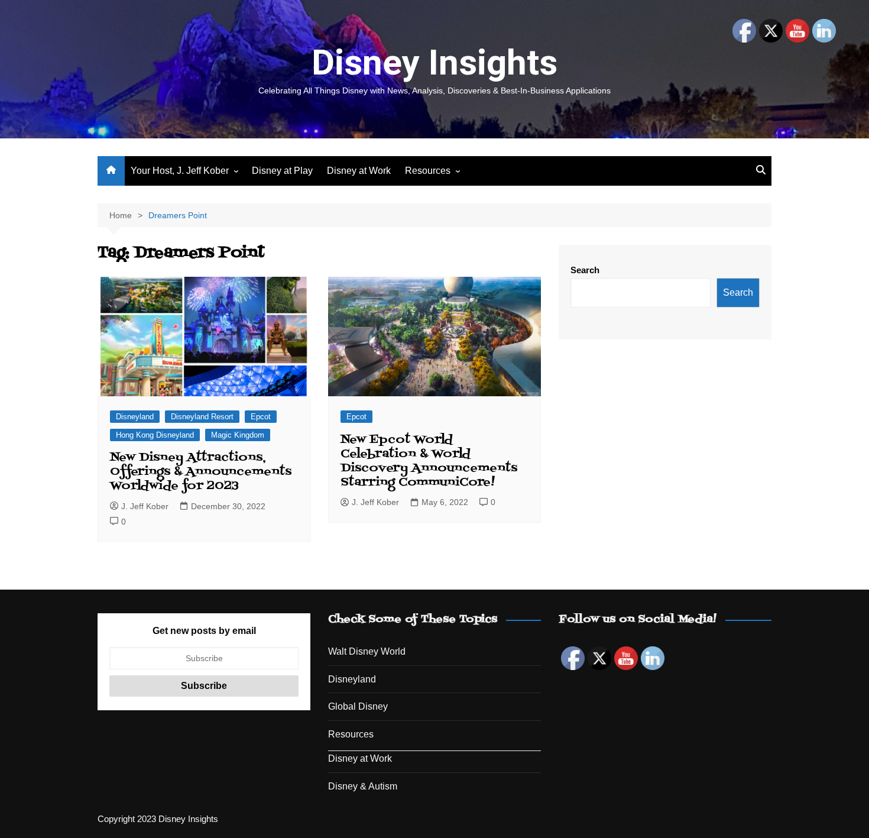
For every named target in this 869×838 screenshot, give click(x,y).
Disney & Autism (362, 786)
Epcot (261, 416)
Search (584, 270)
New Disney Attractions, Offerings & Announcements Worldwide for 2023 (200, 472)
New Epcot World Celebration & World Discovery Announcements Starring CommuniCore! (429, 461)
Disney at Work (359, 171)
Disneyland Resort (202, 416)
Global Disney (358, 706)
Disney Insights (434, 62)
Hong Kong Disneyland (155, 435)
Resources (427, 171)
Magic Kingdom (237, 435)
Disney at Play (282, 171)
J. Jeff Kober (144, 506)
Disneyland (135, 416)
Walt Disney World (367, 651)
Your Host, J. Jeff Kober (180, 171)
